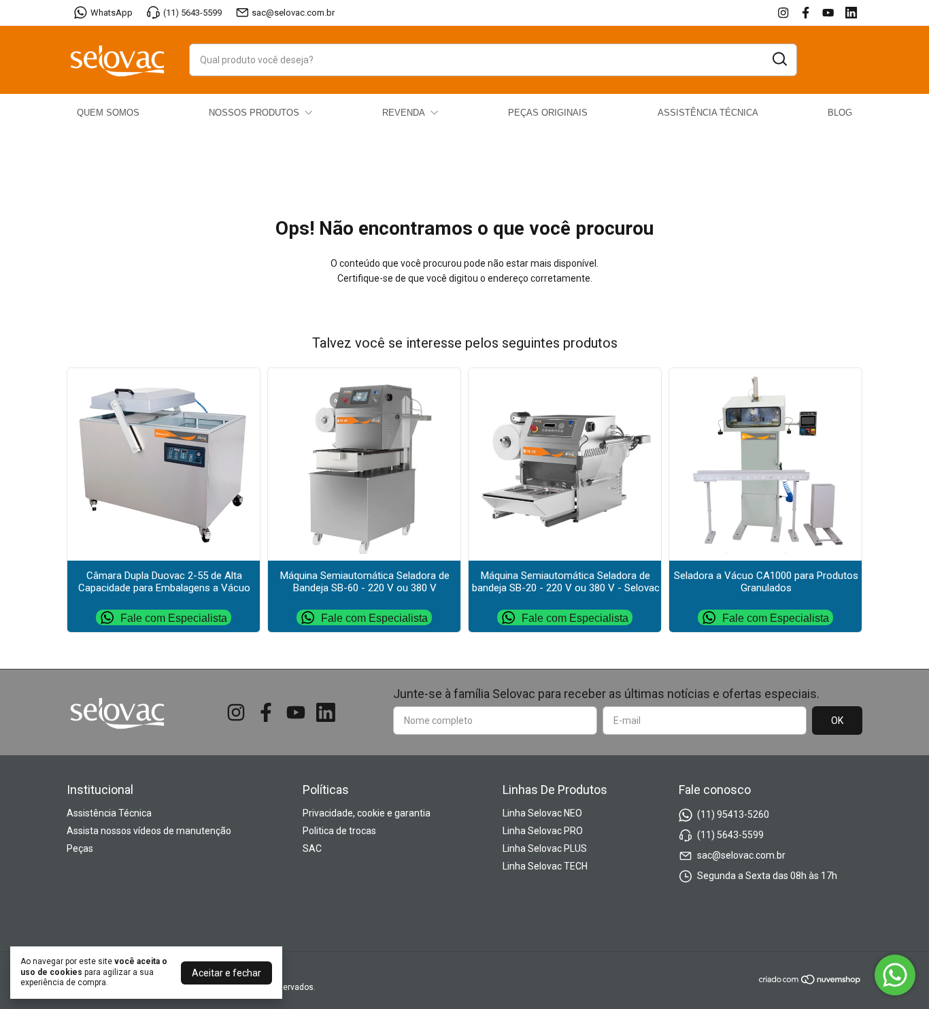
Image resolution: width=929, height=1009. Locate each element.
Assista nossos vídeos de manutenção (149, 830)
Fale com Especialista (173, 617)
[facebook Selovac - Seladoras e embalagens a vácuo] (805, 12)
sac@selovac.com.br (293, 12)
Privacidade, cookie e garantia (366, 813)
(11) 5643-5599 (192, 12)
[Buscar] (778, 59)
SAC (312, 848)
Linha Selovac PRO (543, 830)
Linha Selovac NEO (542, 813)
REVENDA (403, 112)
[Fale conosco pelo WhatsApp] (895, 975)
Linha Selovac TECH (545, 866)
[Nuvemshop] (810, 981)
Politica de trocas (339, 830)
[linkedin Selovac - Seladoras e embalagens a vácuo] (851, 12)
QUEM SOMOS (108, 112)
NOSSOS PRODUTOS (254, 112)
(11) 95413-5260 (733, 814)
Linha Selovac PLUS (545, 848)
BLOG (840, 112)
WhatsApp (111, 12)
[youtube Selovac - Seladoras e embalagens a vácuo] (828, 12)
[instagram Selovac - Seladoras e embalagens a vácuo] (783, 12)
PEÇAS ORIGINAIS (548, 112)
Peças (80, 848)
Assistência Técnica (109, 813)
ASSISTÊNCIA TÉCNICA (708, 112)
